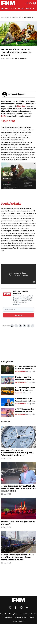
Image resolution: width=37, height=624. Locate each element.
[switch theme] (30, 3)
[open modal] (34, 3)
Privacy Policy (13, 614)
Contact (3, 614)
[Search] (26, 3)
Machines (18, 393)
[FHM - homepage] (8, 3)
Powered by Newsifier (19, 621)
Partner (31, 617)
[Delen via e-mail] (32, 325)
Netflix (3, 116)
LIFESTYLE (9, 9)
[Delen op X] (20, 325)
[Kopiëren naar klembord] (28, 325)
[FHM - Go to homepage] (18, 600)
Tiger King (21, 106)
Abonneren (18, 315)
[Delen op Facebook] (16, 325)
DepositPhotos (20, 617)
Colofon (34, 614)
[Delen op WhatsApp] (12, 325)
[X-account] (10, 607)
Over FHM (24, 614)
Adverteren (8, 617)
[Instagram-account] (21, 607)
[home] (2, 8)
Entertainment (21, 59)
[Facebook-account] (15, 607)
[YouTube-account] (27, 607)
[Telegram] (24, 325)
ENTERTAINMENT (25, 9)
